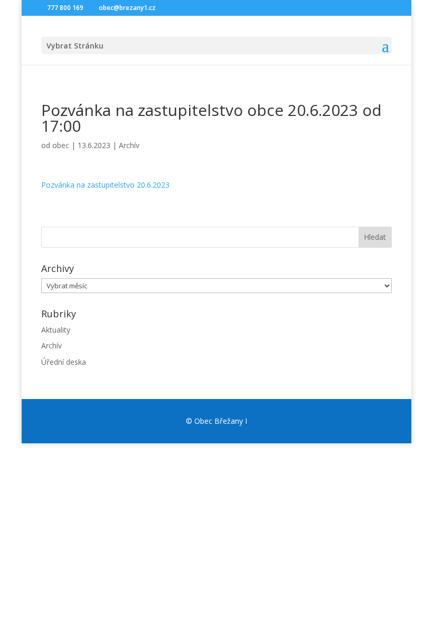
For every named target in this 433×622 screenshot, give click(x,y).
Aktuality (55, 330)
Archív (129, 145)
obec (60, 145)
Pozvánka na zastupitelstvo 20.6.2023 (105, 185)
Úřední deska (63, 362)
